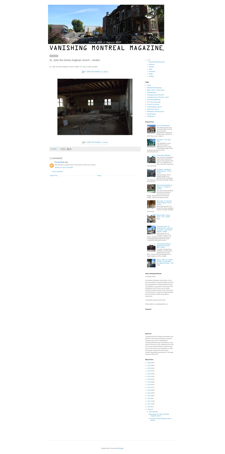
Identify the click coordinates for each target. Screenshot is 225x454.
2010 (149, 407)
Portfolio (151, 76)
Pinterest (151, 64)
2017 (149, 387)
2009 (149, 409)
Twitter (151, 74)
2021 (149, 376)
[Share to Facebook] (68, 149)
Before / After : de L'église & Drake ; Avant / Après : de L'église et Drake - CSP (165, 261)
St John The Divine (153, 104)
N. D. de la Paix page (154, 102)
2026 (149, 363)
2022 (149, 374)
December (152, 412)
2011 (149, 404)
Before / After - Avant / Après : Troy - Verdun (163, 216)
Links (148, 60)
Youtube (151, 67)
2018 (149, 384)
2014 (149, 396)
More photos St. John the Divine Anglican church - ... (159, 415)
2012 (149, 401)
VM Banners (151, 116)
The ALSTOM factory (163, 125)
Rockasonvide (59, 162)
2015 (149, 393)
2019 (149, 382)
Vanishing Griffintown (154, 99)
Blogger (121, 448)
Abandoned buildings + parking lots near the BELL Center (164, 245)
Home (99, 175)
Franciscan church (153, 109)
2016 (149, 390)
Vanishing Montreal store (157, 62)
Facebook (152, 71)
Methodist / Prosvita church (155, 111)
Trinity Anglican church (154, 107)
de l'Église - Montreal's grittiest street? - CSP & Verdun (164, 171)
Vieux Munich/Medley (163, 155)
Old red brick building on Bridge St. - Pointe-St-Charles (164, 186)
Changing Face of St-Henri (155, 95)
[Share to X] (66, 149)
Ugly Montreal (151, 92)
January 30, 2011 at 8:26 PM (64, 167)
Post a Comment (57, 171)
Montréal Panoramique (154, 88)
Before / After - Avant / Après (156, 90)
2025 (149, 365)
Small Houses (151, 114)
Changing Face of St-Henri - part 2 (158, 97)
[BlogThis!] (64, 149)
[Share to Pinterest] (70, 149)
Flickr (150, 69)
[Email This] (61, 149)
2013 (149, 398)
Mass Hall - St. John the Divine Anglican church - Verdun (164, 202)
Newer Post (53, 175)
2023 (149, 371)
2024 (149, 368)
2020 (149, 379)
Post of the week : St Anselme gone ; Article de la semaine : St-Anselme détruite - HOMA (165, 229)
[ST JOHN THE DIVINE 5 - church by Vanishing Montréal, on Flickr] (95, 142)
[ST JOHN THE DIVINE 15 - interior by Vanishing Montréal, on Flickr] (95, 72)
